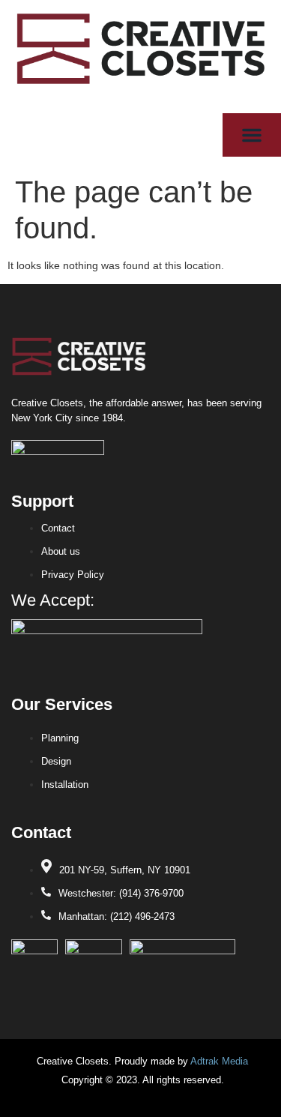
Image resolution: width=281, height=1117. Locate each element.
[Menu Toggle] (252, 135)
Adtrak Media (219, 1061)
